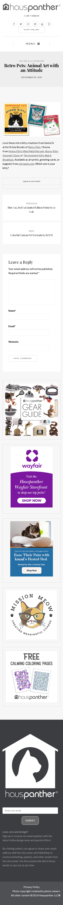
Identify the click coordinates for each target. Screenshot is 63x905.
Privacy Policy (32, 886)
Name (12, 310)
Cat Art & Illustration (31, 61)
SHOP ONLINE (31, 30)
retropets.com (26, 163)
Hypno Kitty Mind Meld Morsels (26, 151)
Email (12, 326)
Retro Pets (34, 147)
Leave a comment (31, 181)
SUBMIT (30, 820)
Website (13, 341)
